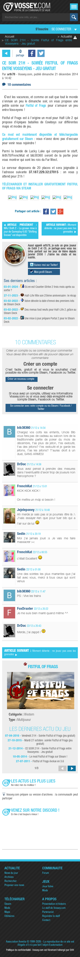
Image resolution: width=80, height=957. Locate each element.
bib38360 (23, 428)
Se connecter (61, 29)
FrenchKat (24, 486)
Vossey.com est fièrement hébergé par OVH (53, 950)
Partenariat (48, 912)
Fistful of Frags (36, 106)
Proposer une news (14, 885)
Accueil (9, 36)
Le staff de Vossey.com (53, 908)
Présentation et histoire (54, 904)
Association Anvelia (16, 942)
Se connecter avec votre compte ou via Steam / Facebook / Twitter (41, 408)
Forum (45, 873)
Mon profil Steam (42, 272)
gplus (60, 211)
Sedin (21, 534)
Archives (8, 877)
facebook (31, 53)
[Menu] (74, 6)
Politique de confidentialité (18, 950)
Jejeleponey (26, 510)
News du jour (11, 873)
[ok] (74, 17)
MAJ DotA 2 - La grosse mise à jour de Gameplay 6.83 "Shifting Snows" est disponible (20, 230)
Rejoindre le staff (51, 916)
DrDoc (21, 464)
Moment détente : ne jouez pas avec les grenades (60, 228)
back (6, 53)
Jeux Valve (47, 886)
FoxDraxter (25, 609)
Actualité (66, 36)
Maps (7, 912)
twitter (41, 53)
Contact (46, 920)
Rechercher (10, 881)
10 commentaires (19, 85)
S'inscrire (42, 29)
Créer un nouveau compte (21, 379)
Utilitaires (9, 916)
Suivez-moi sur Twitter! (45, 265)
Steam (7, 904)
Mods (45, 890)
